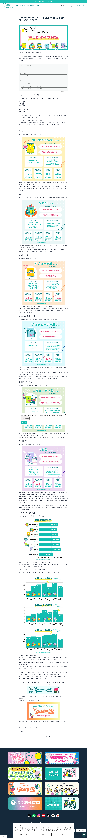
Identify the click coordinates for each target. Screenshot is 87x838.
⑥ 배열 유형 (23, 80)
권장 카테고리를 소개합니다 (26, 65)
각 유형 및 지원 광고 (25, 83)
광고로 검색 (19, 5)
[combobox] (64, 5)
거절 (61, 834)
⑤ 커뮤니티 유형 (24, 78)
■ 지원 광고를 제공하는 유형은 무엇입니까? (31, 88)
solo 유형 (22, 70)
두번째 (34, 56)
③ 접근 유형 (23, 73)
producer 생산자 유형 (25, 75)
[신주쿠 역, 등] (69, 5)
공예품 (38, 5)
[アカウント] (80, 5)
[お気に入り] (77, 5)
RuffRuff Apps (61, 91)
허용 (43, 834)
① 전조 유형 (23, 68)
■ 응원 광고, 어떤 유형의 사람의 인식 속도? (31, 86)
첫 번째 (30, 56)
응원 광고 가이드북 (29, 5)
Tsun (67, 91)
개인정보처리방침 (53, 830)
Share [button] (21, 731)
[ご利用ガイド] (74, 5)
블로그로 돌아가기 (44, 736)
